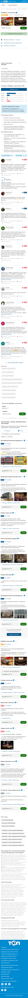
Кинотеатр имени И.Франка (9, 538)
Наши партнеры (5, 976)
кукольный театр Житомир (8, 823)
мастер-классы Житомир (8, 826)
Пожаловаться (6, 175)
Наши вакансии (5, 974)
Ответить (4, 173)
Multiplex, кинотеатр (7, 641)
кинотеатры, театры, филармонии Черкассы (13, 845)
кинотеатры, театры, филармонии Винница (12, 830)
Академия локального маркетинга (10, 969)
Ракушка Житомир (6, 574)
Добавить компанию (14, 634)
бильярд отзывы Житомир (8, 368)
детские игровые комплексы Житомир (11, 383)
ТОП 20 (3, 9)
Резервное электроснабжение (12, 434)
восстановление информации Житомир (12, 379)
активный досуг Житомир (8, 393)
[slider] (4, 14)
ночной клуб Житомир (7, 375)
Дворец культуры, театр (8, 761)
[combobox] (7, 155)
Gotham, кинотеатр (6, 513)
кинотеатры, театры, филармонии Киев (11, 842)
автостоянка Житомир (7, 820)
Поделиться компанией (8, 46)
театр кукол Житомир (7, 372)
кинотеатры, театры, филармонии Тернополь (13, 833)
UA (21, 1)
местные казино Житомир (8, 397)
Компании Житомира (11, 9)
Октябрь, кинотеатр (6, 680)
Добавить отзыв (14, 89)
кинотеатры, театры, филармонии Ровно (12, 839)
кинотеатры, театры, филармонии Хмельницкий (13, 836)
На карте (18, 39)
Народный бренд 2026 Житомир (9, 965)
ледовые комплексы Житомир (9, 386)
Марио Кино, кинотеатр (7, 702)
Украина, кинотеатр (6, 728)
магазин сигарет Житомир (8, 390)
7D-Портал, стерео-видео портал (11, 790)
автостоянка (5, 68)
